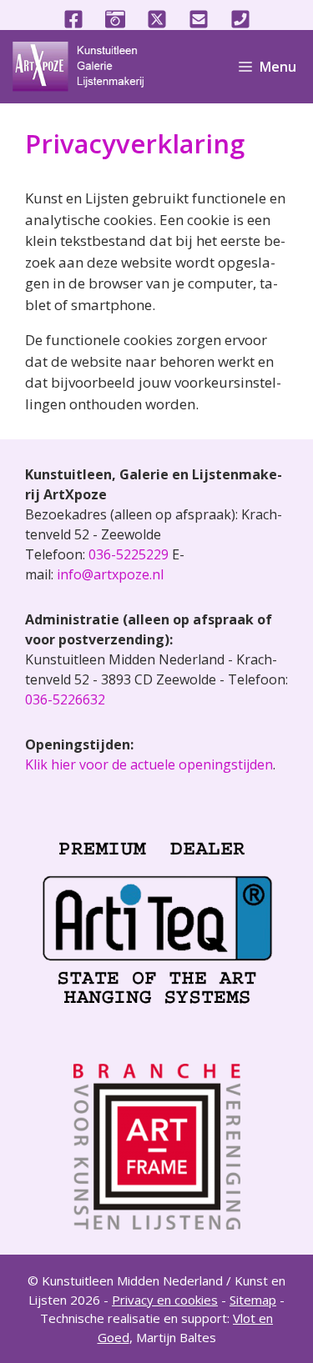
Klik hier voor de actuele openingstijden (149, 764)
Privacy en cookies (165, 1299)
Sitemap (253, 1299)
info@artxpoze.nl (110, 574)
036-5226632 (65, 699)
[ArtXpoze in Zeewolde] (85, 66)
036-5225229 (128, 554)
